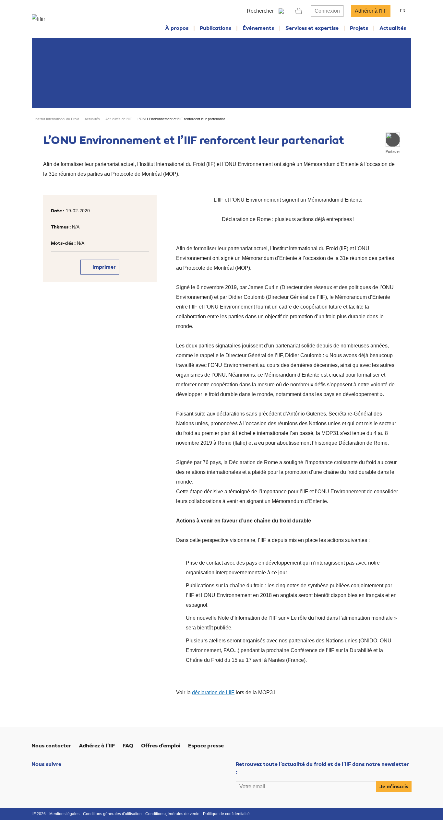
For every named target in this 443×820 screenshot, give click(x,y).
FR (402, 10)
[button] (393, 140)
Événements (258, 28)
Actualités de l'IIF (118, 119)
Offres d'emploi (160, 746)
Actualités (392, 28)
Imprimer (103, 267)
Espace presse (206, 746)
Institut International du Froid (57, 119)
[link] (298, 11)
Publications (215, 28)
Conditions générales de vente (172, 814)
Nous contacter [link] (51, 746)
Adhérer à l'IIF (371, 11)
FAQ (128, 746)
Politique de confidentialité (226, 814)
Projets (359, 28)
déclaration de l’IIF (213, 692)
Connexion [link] (327, 11)
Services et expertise (312, 28)
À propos (176, 28)
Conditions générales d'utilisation (112, 814)
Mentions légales (64, 814)
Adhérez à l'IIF (97, 746)
